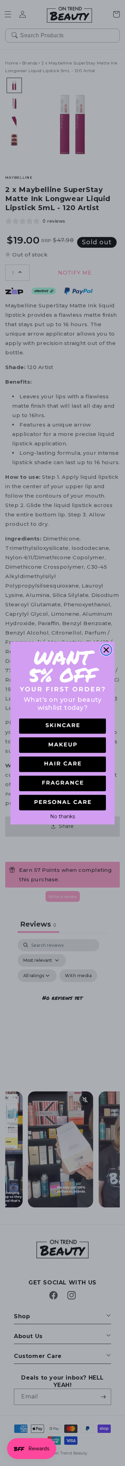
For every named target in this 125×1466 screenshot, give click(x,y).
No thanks (62, 816)
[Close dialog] (106, 649)
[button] (62, 726)
